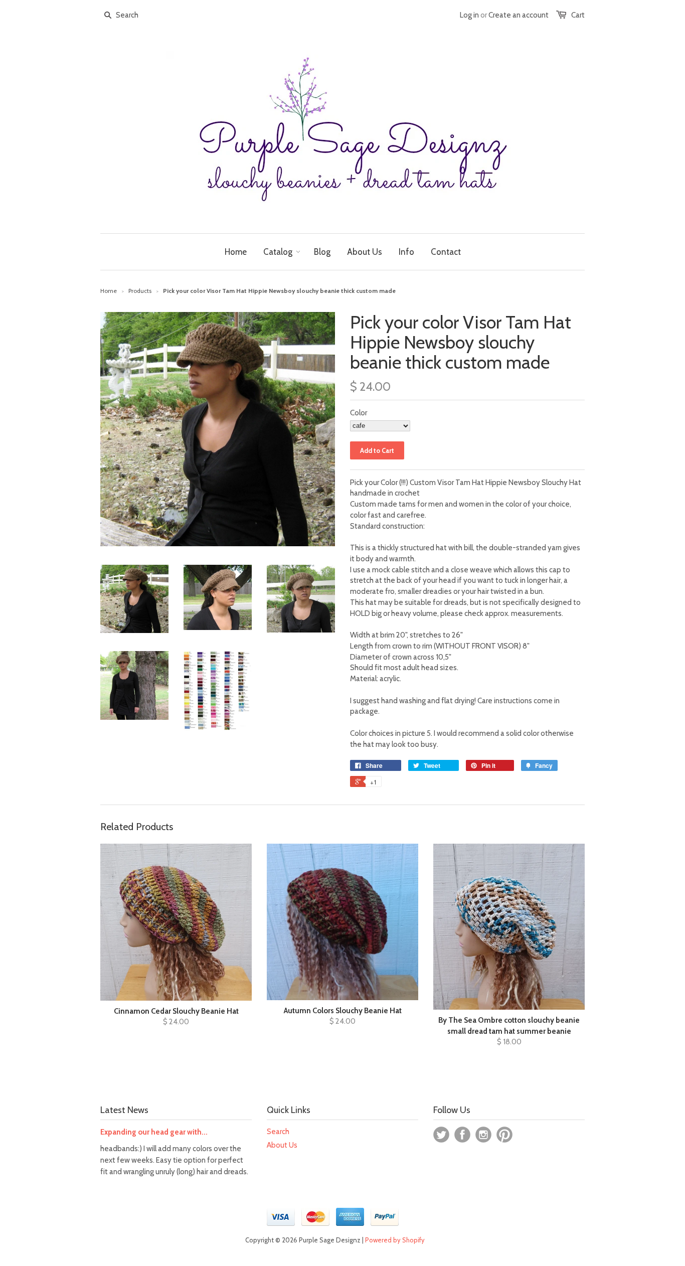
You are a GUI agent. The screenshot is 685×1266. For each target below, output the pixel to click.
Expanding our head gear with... (154, 1132)
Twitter (441, 1135)
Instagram (483, 1135)
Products (139, 290)
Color (358, 412)
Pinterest (504, 1135)
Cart (578, 15)
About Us (282, 1145)
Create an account (518, 15)
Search (278, 1131)
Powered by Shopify (395, 1240)
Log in (469, 15)
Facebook (462, 1135)
